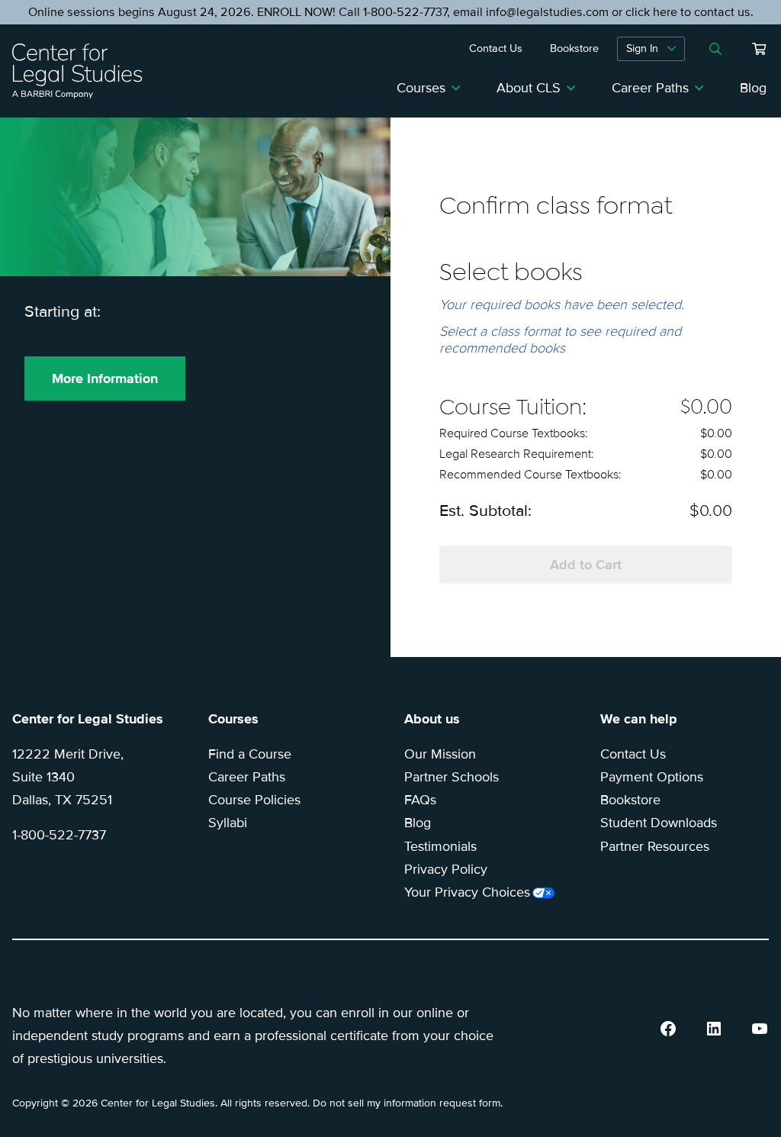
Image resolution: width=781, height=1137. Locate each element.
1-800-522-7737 (59, 834)
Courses (421, 87)
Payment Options (651, 776)
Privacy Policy (445, 869)
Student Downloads (658, 822)
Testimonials (440, 846)
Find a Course (249, 754)
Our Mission (440, 754)
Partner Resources (654, 846)
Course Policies (254, 799)
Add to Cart (586, 564)
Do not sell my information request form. (408, 1103)
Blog (753, 87)
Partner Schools (451, 776)
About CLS (529, 87)
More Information (105, 378)
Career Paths (650, 87)
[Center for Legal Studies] (83, 71)
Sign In (642, 48)
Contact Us (633, 754)
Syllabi (227, 822)
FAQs (420, 799)
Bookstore (630, 799)
